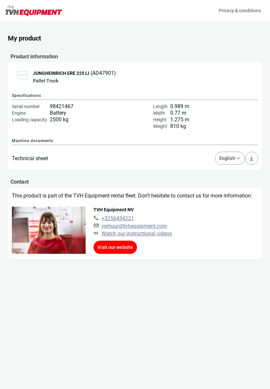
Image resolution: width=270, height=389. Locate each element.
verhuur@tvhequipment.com (134, 226)
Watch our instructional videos (136, 233)
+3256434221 (117, 218)
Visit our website (115, 247)
